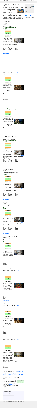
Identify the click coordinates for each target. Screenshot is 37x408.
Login (33, 0)
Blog (23, 0)
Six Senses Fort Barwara (8, 303)
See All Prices (17, 72)
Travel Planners (4, 406)
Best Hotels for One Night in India (10, 373)
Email (9, 394)
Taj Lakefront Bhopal (7, 104)
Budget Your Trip (6, 0)
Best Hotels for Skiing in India (19, 374)
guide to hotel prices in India (12, 384)
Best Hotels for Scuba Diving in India (12, 374)
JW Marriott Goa (6, 70)
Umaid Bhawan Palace (7, 268)
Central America (11, 401)
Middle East (16, 401)
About (18, 0)
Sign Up (31, 0)
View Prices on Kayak (8, 143)
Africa (4, 401)
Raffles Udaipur (6, 23)
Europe (14, 401)
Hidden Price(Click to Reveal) (8, 33)
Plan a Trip (21, 0)
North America (19, 401)
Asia (6, 401)
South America (23, 401)
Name (3, 394)
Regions (3, 401)
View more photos (22, 43)
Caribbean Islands (8, 401)
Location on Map (8, 82)
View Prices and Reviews (6, 53)
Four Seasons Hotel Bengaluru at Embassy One (13, 337)
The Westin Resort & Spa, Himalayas (10, 136)
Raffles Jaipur (5, 202)
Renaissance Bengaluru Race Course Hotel (12, 236)
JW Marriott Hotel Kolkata (8, 169)
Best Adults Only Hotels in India (17, 373)
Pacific (21, 401)
